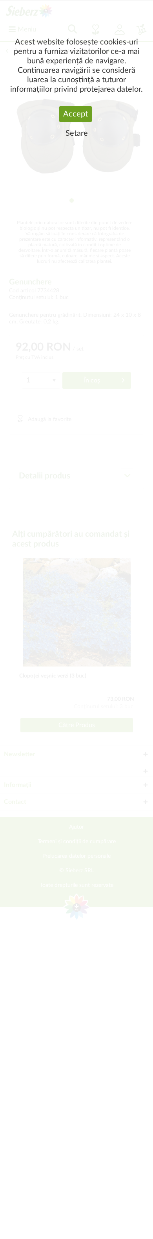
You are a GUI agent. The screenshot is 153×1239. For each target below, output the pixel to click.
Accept (75, 114)
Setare (77, 133)
